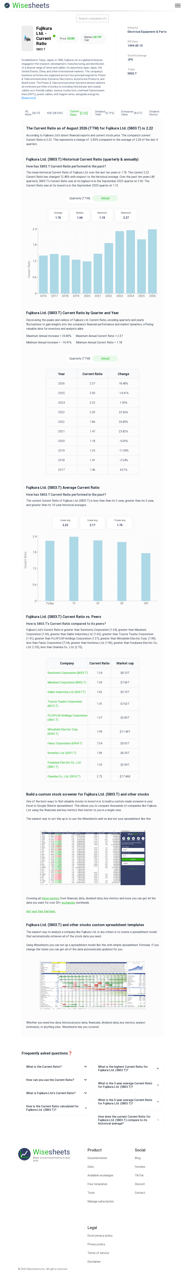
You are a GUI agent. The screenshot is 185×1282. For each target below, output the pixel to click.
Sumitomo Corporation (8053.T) (68, 673)
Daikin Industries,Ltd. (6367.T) (66, 692)
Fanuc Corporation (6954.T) (65, 743)
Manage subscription (100, 1201)
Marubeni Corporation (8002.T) (67, 682)
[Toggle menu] (178, 5)
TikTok (139, 1175)
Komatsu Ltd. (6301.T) (62, 753)
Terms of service (98, 1253)
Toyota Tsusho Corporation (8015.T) (65, 704)
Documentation (97, 1158)
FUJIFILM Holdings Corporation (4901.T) (67, 718)
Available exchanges (100, 1175)
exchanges (68, 902)
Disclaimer (94, 1261)
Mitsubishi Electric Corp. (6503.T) (63, 731)
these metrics (50, 898)
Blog (138, 1158)
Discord (140, 1184)
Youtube (140, 1166)
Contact (140, 1192)
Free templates (97, 1184)
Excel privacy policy (100, 1235)
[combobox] (92, 18)
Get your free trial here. (41, 911)
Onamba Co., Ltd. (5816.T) (64, 776)
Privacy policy (96, 1244)
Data (90, 1166)
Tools (91, 1192)
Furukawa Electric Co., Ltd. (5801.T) (64, 765)
